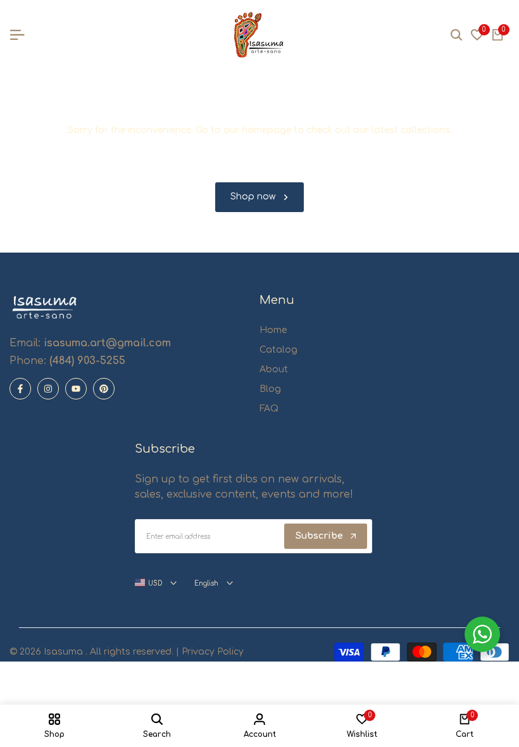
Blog (270, 389)
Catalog (278, 350)
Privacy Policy (211, 651)
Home (273, 330)
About (274, 369)
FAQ (269, 408)
